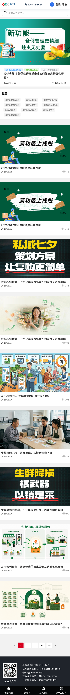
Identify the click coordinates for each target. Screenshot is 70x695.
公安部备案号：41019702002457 (39, 680)
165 (49, 645)
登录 (58, 4)
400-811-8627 (35, 4)
